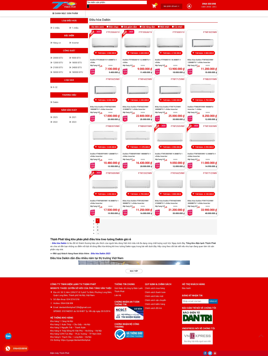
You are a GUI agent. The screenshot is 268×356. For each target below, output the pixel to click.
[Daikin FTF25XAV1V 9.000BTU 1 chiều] (105, 43)
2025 (55, 117)
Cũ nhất (178, 27)
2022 (55, 122)
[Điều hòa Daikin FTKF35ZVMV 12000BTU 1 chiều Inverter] (202, 43)
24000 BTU (77, 67)
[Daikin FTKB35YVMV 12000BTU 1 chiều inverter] (105, 137)
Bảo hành (186, 288)
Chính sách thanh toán (155, 292)
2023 (74, 122)
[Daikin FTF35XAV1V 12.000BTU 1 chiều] (137, 43)
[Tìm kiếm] (88, 6)
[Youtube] (215, 353)
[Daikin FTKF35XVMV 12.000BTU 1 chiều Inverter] (202, 137)
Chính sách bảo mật (154, 296)
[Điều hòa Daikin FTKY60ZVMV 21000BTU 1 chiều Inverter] (170, 184)
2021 (74, 117)
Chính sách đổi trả (153, 308)
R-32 (55, 87)
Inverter (75, 43)
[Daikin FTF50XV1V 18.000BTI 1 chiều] (170, 43)
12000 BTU (58, 62)
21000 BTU (58, 67)
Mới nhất (164, 27)
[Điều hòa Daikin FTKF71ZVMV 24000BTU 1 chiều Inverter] (170, 90)
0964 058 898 (209, 4)
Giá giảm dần (130, 27)
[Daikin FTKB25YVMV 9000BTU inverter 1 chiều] (202, 90)
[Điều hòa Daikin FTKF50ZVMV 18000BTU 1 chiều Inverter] (105, 90)
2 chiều (56, 28)
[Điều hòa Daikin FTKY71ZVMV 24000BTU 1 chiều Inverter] (202, 184)
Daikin (55, 102)
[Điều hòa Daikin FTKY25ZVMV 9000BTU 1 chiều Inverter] (137, 184)
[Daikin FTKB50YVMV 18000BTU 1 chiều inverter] (137, 137)
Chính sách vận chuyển (155, 300)
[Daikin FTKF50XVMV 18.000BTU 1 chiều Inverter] (105, 184)
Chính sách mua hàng (155, 288)
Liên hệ (117, 295)
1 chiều (75, 28)
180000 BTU (77, 72)
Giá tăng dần (148, 27)
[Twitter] (210, 353)
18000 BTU (77, 62)
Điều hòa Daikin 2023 (100, 253)
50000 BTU (58, 72)
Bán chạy (113, 27)
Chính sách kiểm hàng (155, 304)
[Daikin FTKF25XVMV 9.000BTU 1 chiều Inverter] (170, 137)
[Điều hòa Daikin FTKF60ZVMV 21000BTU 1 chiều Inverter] (137, 90)
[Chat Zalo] (8, 337)
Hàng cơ (57, 43)
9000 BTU (76, 58)
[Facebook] (205, 353)
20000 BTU (58, 58)
